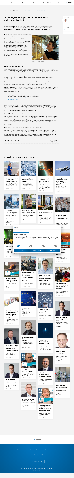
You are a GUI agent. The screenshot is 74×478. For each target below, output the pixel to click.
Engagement (15, 10)
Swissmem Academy (25, 2)
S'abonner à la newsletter (37, 461)
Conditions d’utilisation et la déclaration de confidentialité (36, 468)
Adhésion (51, 2)
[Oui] (52, 141)
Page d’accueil (7, 10)
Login (59, 2)
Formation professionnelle (39, 2)
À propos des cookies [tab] (53, 230)
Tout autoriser (52, 250)
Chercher (15, 2)
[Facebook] (31, 455)
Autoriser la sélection (37, 250)
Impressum (23, 468)
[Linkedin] (38, 455)
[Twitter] (34, 455)
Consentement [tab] (21, 230)
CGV (47, 468)
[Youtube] (41, 455)
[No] (56, 141)
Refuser (21, 250)
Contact (50, 468)
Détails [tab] (37, 230)
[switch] (30, 246)
